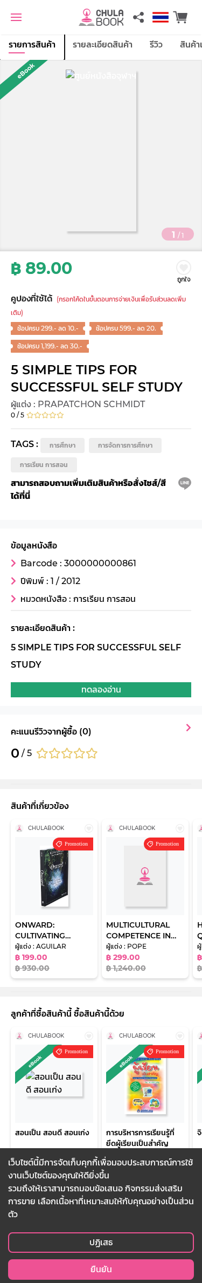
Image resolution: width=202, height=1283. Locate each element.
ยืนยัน (101, 1269)
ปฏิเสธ (101, 1242)
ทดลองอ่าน (101, 689)
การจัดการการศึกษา (125, 445)
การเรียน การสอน (44, 465)
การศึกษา (62, 445)
